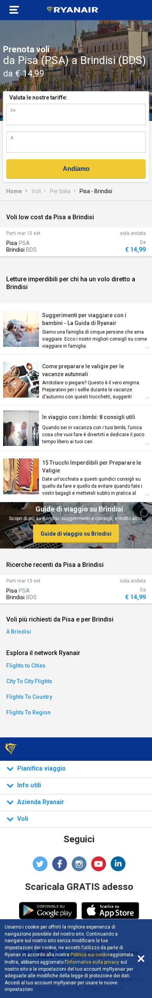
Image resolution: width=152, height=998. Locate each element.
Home (14, 191)
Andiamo (76, 168)
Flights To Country (29, 697)
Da (13, 110)
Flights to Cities (26, 665)
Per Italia (60, 191)
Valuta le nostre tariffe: (38, 97)
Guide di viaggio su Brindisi (76, 534)
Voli (36, 191)
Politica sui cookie (90, 954)
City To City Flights (29, 681)
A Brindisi (18, 632)
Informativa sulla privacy (93, 962)
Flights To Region (28, 712)
